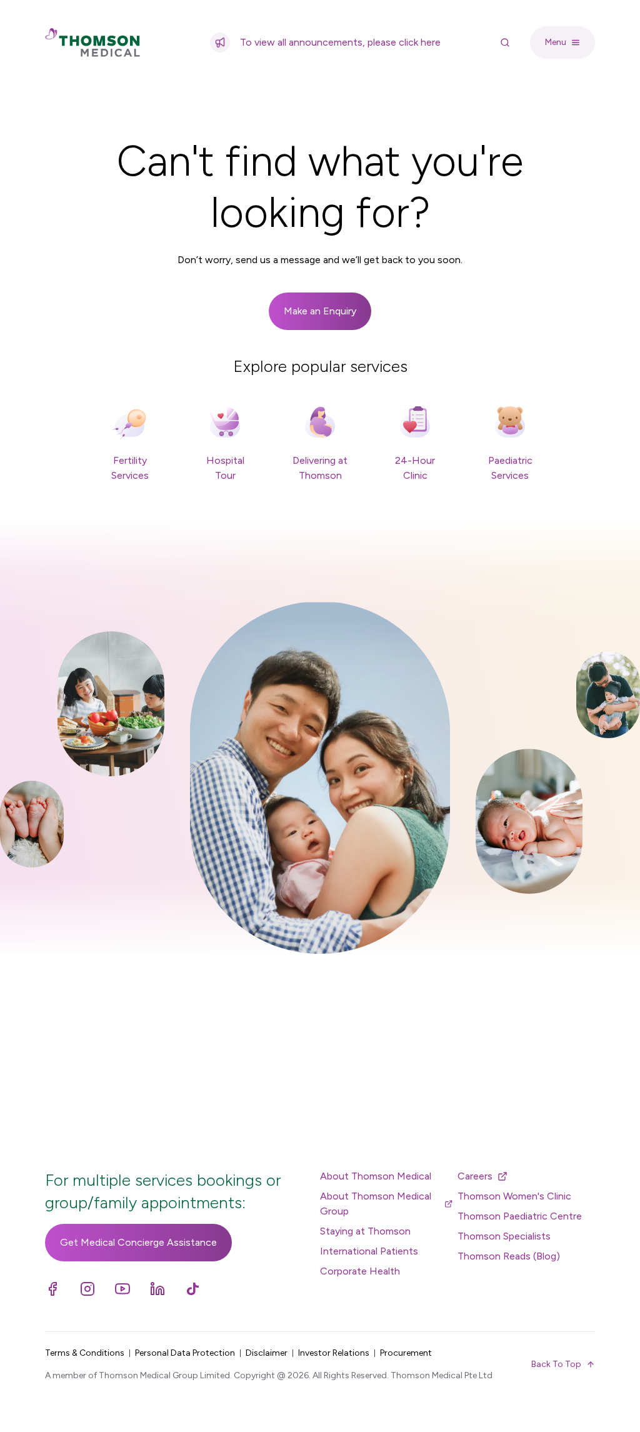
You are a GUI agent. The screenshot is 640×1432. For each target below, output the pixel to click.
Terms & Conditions (84, 1353)
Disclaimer (267, 1353)
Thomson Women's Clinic (514, 1196)
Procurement (406, 1353)
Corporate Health (360, 1271)
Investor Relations (333, 1353)
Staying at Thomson (365, 1231)
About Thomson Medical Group (375, 1203)
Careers (475, 1176)
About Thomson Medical (375, 1176)
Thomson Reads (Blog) (509, 1256)
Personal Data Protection (185, 1353)
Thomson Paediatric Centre (520, 1216)
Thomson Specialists (504, 1236)
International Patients (369, 1251)
